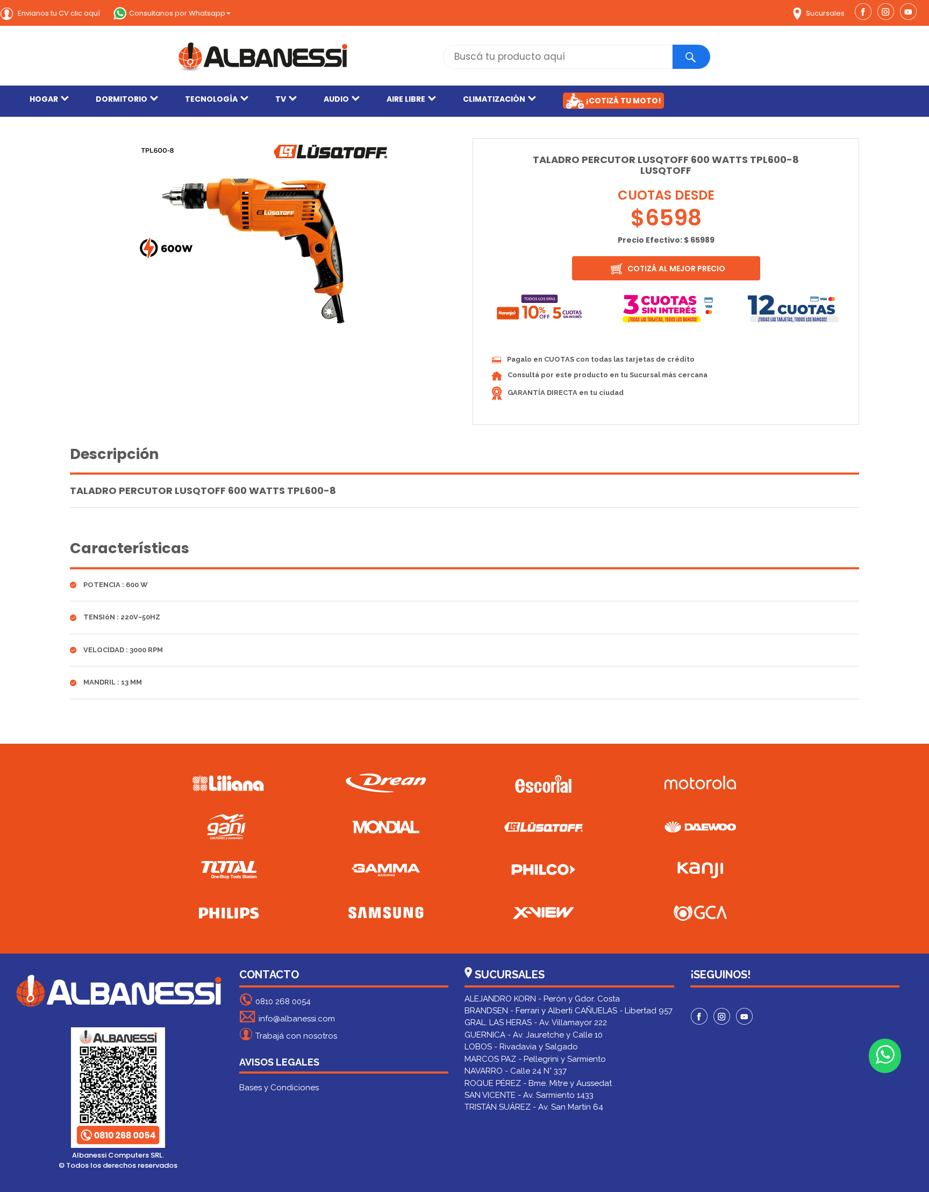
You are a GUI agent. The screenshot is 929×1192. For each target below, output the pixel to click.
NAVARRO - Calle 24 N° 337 (515, 1071)
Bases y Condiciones (279, 1087)
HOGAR (44, 99)
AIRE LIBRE (406, 99)
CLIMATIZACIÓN (494, 99)
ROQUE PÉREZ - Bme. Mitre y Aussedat (538, 1083)
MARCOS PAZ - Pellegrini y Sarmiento (535, 1059)
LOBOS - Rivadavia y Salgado (521, 1047)
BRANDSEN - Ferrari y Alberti (518, 1010)
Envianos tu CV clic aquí (58, 13)
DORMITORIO (121, 99)
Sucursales (824, 13)
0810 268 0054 (283, 1001)
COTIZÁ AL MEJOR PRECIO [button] (675, 268)
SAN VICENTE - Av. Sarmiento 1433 (529, 1095)
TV (280, 99)
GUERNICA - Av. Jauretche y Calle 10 (533, 1035)
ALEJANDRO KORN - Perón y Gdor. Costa (542, 999)
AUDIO (336, 99)
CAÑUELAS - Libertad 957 (624, 1010)
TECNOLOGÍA (211, 99)
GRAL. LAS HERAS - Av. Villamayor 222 (535, 1022)
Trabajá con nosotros (296, 1036)
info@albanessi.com (297, 1019)
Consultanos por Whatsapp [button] (177, 13)
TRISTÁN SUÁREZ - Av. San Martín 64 (533, 1107)
